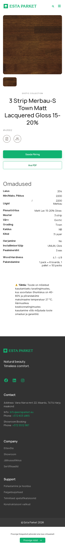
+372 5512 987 (20, 425)
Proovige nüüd (30, 540)
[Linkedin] (14, 380)
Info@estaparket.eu (21, 412)
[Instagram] (22, 380)
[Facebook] (6, 380)
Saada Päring (32, 154)
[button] (59, 6)
